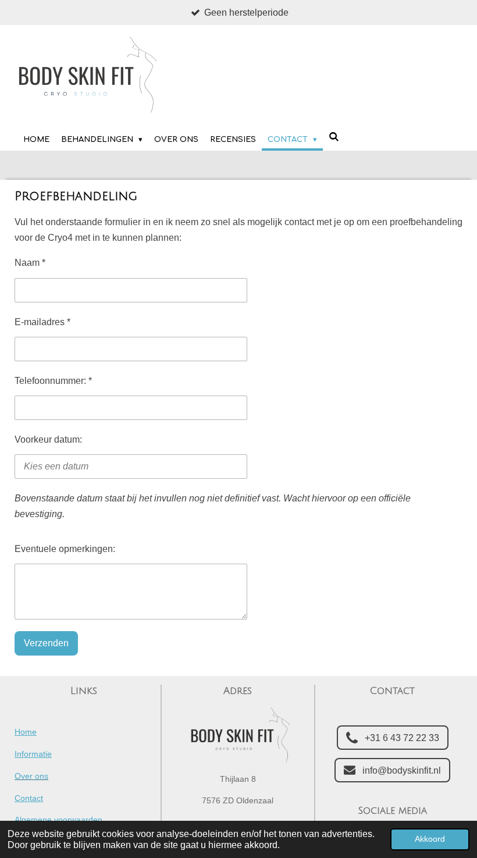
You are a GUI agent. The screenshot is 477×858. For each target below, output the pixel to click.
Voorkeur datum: (48, 439)
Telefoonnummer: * (53, 381)
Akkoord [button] (430, 838)
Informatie (33, 754)
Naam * (30, 263)
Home (26, 731)
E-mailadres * (42, 322)
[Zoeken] (334, 137)
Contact (29, 798)
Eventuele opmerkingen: (65, 549)
